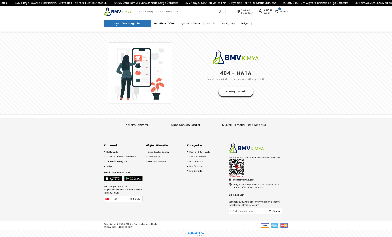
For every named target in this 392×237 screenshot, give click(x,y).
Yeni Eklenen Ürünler (164, 23)
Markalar (211, 23)
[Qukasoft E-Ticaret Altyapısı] (196, 234)
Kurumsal (110, 145)
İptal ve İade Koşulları (117, 161)
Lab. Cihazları (196, 166)
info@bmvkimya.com (243, 179)
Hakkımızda (112, 151)
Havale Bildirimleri (157, 161)
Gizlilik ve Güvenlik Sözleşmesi (121, 156)
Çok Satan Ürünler (191, 23)
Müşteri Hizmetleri (244, 125)
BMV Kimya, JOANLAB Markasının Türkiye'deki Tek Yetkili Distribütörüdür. (61, 3)
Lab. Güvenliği (196, 170)
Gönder (137, 199)
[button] (281, 11)
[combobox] (107, 199)
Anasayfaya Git (236, 91)
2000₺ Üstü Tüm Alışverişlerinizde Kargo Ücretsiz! (145, 3)
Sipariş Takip (228, 23)
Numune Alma (196, 161)
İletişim (245, 23)
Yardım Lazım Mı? (137, 125)
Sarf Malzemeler (197, 156)
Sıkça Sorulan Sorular (185, 125)
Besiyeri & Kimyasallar (200, 151)
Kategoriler (194, 145)
